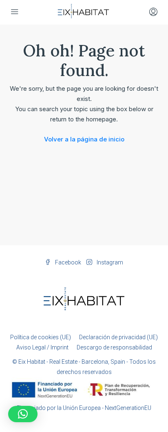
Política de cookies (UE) (40, 337)
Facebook (67, 262)
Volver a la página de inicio (84, 139)
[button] (23, 414)
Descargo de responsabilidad (114, 347)
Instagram (109, 262)
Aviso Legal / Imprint (42, 347)
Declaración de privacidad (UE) (118, 337)
